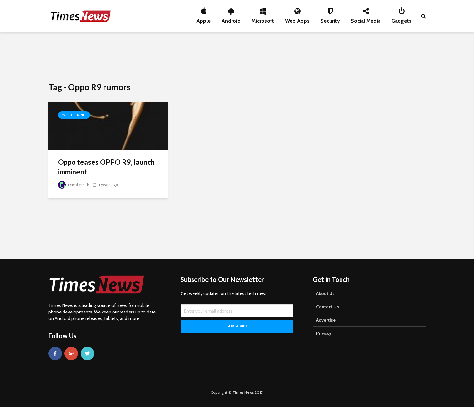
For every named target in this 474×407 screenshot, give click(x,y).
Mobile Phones (74, 115)
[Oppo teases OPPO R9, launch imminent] (108, 125)
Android (231, 19)
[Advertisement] (237, 56)
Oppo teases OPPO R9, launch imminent (106, 167)
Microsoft (263, 19)
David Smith (78, 184)
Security (330, 19)
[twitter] (87, 353)
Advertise (326, 320)
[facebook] (55, 353)
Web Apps (297, 19)
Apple (203, 19)
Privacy (323, 333)
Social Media (365, 19)
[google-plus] (71, 353)
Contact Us (327, 307)
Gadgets (401, 19)
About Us (325, 293)
